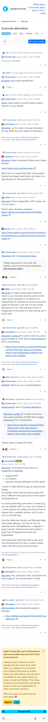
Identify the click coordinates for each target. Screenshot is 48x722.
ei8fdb (6, 289)
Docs (42, 10)
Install (43, 13)
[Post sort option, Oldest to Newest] (5, 41)
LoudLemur (8, 157)
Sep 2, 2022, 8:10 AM (29, 157)
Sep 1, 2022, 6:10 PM (31, 124)
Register (8, 702)
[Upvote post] (40, 65)
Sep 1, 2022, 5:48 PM (32, 77)
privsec (7, 229)
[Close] (43, 651)
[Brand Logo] (5, 9)
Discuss (7, 33)
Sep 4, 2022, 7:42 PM (25, 289)
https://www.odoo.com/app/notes (17, 168)
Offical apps (38, 4)
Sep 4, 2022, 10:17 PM (31, 332)
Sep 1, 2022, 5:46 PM (32, 57)
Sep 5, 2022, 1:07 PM (17, 464)
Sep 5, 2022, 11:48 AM (32, 381)
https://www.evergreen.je (30, 137)
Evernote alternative (27, 256)
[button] (3, 718)
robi (6, 53)
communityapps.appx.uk (10, 555)
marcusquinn (9, 124)
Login (16, 702)
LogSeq (14, 336)
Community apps (36, 7)
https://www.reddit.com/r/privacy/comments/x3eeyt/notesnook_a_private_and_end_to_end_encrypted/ (23, 235)
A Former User (10, 57)
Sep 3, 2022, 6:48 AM (32, 252)
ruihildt (7, 73)
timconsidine (9, 461)
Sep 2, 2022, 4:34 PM (26, 197)
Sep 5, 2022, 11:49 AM (32, 403)
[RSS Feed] (42, 33)
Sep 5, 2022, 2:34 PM (31, 604)
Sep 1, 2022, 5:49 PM (32, 99)
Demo (35, 10)
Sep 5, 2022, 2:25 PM (31, 572)
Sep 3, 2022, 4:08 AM (26, 229)
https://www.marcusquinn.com (26, 140)
